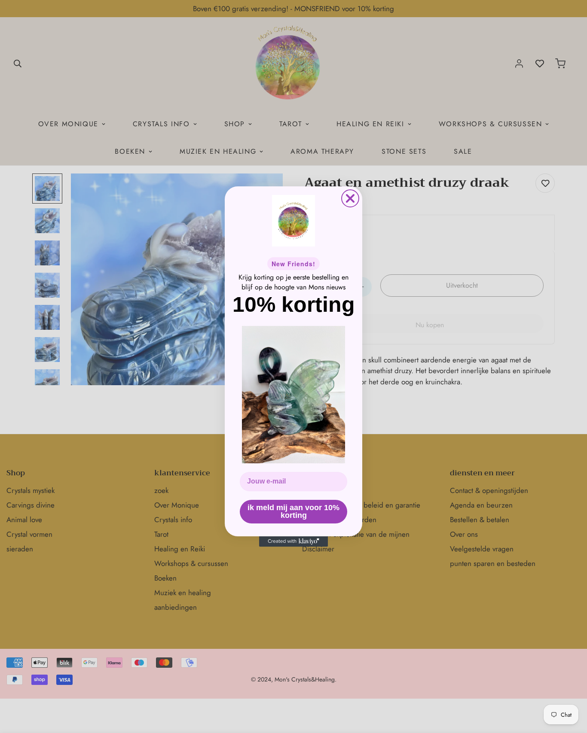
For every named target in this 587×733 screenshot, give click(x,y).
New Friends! (293, 263)
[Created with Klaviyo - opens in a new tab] (293, 541)
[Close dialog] (350, 198)
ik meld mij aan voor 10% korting (293, 511)
